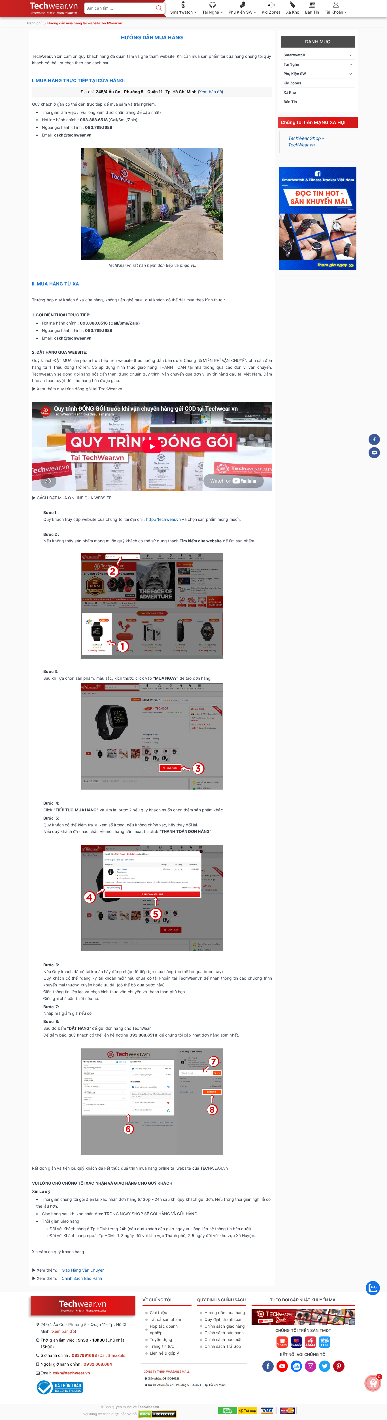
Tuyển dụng (161, 1339)
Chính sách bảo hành (224, 1332)
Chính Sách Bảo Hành (82, 1278)
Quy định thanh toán (224, 1319)
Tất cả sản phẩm (165, 1319)
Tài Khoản (334, 12)
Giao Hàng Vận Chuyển (83, 1270)
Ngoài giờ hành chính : (76, 1364)
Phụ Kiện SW (241, 12)
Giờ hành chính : (84, 1355)
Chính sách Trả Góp (223, 1346)
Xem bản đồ (210, 91)
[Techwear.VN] (54, 7)
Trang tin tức (162, 1346)
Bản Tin (312, 12)
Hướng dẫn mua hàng (225, 1312)
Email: (65, 1372)
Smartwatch (182, 12)
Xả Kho (292, 12)
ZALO (296, 1366)
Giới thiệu (158, 1312)
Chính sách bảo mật (223, 1339)
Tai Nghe (211, 12)
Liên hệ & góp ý (164, 1353)
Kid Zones (271, 12)
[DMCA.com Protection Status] (157, 1414)
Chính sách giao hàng (225, 1326)
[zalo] (373, 1296)
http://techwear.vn (163, 519)
